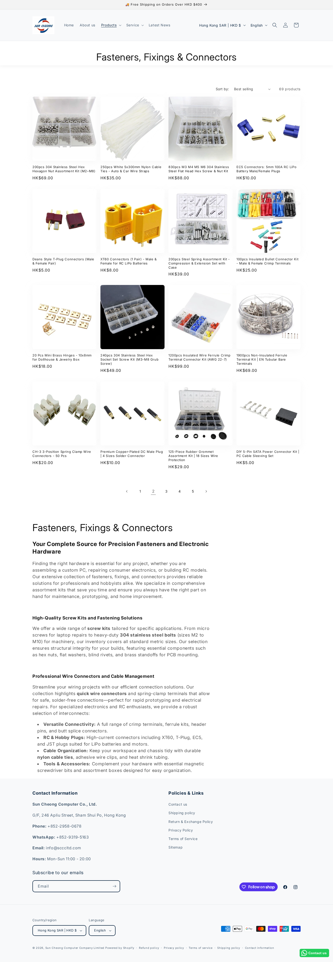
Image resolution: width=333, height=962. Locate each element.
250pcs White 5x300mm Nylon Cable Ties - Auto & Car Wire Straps (130, 169)
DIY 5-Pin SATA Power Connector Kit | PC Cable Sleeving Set (267, 454)
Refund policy (149, 948)
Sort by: (222, 89)
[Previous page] (127, 491)
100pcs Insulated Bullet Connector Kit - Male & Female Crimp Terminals (267, 261)
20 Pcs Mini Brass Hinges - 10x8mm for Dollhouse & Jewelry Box (62, 357)
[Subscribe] (114, 886)
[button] (110, 25)
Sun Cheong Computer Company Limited (75, 948)
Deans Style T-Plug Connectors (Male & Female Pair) (63, 261)
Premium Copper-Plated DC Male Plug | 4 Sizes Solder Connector (131, 454)
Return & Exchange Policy (190, 822)
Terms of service (200, 948)
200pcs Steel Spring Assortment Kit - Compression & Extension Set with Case (199, 263)
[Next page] (206, 491)
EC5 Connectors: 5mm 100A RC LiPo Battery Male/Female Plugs (266, 169)
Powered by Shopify (119, 948)
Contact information (259, 948)
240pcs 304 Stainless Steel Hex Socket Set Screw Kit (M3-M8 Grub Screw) (129, 359)
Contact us (177, 804)
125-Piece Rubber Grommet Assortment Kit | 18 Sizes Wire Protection (193, 456)
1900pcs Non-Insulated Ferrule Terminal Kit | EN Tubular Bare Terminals (261, 359)
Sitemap (175, 847)
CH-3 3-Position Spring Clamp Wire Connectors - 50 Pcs (61, 454)
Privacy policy (174, 948)
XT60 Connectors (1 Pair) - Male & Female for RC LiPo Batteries (128, 261)
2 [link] (153, 491)
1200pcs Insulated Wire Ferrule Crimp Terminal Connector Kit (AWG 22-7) (199, 357)
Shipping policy (181, 813)
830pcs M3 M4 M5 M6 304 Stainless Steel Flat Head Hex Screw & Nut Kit (198, 169)
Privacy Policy (180, 830)
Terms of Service (183, 839)
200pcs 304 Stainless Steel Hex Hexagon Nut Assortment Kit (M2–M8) (63, 169)
